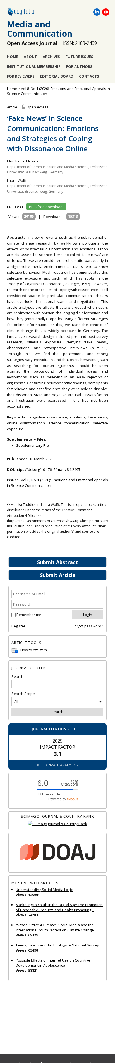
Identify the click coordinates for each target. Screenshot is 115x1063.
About (30, 56)
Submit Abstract (57, 562)
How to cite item (33, 649)
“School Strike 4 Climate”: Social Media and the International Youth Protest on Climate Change (55, 927)
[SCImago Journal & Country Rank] (57, 824)
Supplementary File (32, 445)
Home (12, 56)
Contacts (89, 76)
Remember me (28, 614)
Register (18, 626)
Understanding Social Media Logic (44, 889)
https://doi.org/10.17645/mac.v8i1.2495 (48, 469)
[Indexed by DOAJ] (57, 852)
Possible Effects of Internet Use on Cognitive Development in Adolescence (53, 963)
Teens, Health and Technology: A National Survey (57, 945)
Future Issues (79, 56)
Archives (51, 56)
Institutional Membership (34, 66)
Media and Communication (39, 29)
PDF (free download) (46, 206)
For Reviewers (21, 76)
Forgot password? (88, 626)
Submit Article (57, 575)
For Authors (79, 66)
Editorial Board (56, 76)
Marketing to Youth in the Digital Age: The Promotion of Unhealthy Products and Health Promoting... (59, 907)
